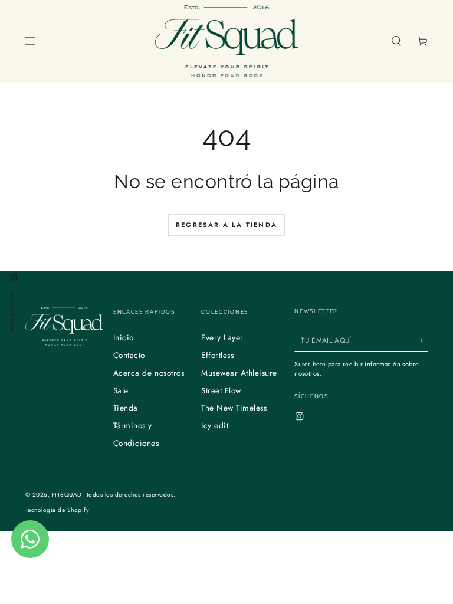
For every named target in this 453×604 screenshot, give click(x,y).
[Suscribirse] (422, 340)
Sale (121, 390)
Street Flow (221, 390)
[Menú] (31, 41)
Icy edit (214, 425)
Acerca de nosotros (148, 373)
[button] (396, 41)
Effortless (217, 355)
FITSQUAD (67, 494)
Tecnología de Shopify (57, 509)
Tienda (125, 407)
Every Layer (222, 337)
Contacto (129, 355)
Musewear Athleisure (239, 373)
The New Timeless (234, 407)
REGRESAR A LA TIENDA (226, 224)
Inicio (123, 337)
